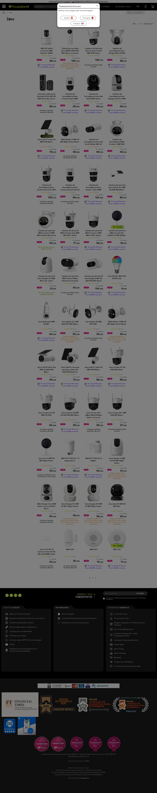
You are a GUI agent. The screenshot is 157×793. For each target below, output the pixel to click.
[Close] (97, 5)
